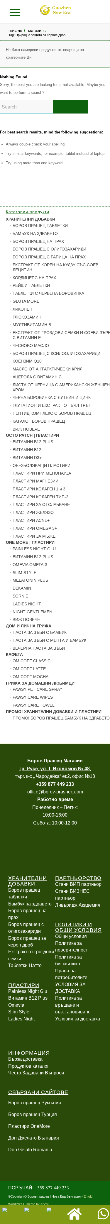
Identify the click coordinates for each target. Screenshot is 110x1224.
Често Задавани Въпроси (36, 1072)
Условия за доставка (77, 1018)
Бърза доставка (25, 1059)
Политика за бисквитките (68, 960)
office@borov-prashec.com (55, 791)
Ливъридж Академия (77, 905)
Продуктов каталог (28, 1066)
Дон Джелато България (33, 1137)
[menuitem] (27, 11)
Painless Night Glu (27, 991)
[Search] (27, 11)
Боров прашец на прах (27, 914)
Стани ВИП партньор (78, 884)
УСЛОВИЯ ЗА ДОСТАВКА (70, 988)
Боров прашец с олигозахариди (26, 928)
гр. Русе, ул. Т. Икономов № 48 (54, 768)
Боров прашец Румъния (34, 1102)
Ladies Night (21, 1018)
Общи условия (71, 936)
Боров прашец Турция (32, 1114)
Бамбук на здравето (30, 903)
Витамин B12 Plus (28, 998)
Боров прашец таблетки (24, 893)
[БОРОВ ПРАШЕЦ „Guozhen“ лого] (55, 11)
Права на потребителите (71, 974)
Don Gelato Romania (30, 1149)
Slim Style (18, 1011)
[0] (93, 11)
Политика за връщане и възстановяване (73, 1005)
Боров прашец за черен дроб (27, 941)
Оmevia (16, 1005)
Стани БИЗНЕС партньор (72, 894)
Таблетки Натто (25, 965)
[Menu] (17, 11)
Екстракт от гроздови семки (31, 955)
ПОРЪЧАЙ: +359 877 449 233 (38, 1187)
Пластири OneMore (29, 1126)
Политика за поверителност (71, 946)
